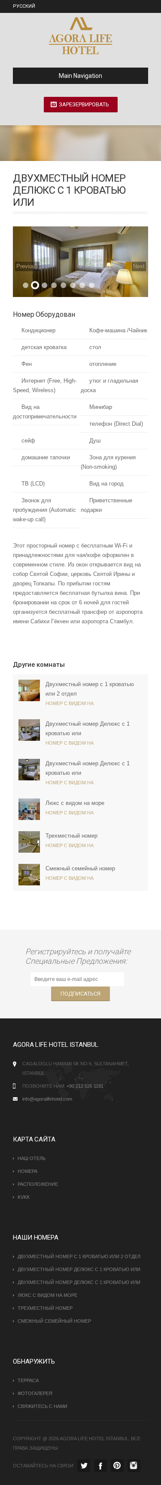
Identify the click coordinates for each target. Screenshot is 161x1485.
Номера (27, 1171)
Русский (24, 6)
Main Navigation (80, 75)
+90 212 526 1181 (85, 1086)
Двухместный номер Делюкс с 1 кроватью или (79, 1269)
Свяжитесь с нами (42, 1406)
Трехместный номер (71, 835)
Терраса (28, 1380)
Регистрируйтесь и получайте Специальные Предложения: (78, 956)
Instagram (134, 1465)
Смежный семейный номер (80, 868)
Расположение (38, 1184)
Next (139, 266)
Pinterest (117, 1465)
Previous (27, 266)
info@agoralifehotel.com (47, 1098)
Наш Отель (32, 1158)
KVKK (24, 1197)
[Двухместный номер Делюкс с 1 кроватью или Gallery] (80, 261)
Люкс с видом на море (75, 803)
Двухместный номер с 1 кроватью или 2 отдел (79, 1256)
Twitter (83, 1465)
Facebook (100, 1465)
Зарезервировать (84, 104)
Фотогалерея (35, 1393)
